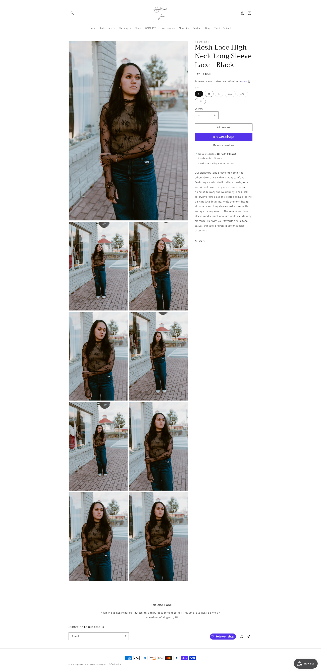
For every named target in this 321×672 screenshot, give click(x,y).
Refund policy (115, 664)
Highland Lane (81, 664)
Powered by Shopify (97, 664)
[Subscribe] (125, 636)
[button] (72, 13)
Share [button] (202, 240)
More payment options (223, 145)
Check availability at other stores (216, 163)
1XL (232, 94)
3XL (200, 101)
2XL (244, 94)
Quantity (199, 108)
